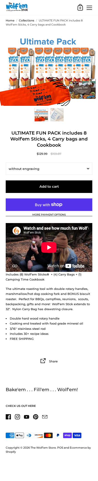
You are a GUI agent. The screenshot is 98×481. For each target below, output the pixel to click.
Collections (26, 20)
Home (10, 20)
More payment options (49, 214)
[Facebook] (8, 416)
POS (60, 447)
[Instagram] (17, 416)
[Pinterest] (35, 416)
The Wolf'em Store (43, 447)
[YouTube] (26, 416)
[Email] (44, 416)
